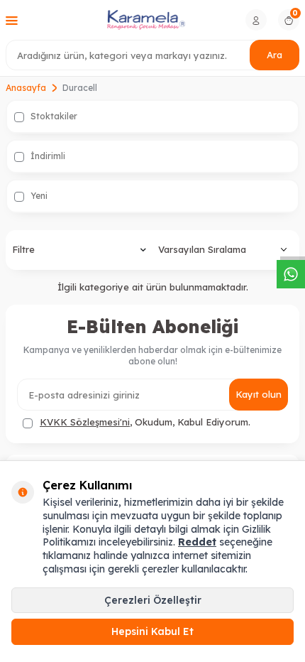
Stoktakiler (52, 116)
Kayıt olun (258, 394)
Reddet (197, 542)
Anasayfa (26, 87)
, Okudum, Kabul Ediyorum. (145, 422)
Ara (274, 54)
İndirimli (46, 156)
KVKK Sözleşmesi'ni (85, 422)
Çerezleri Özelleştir (152, 600)
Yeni (38, 195)
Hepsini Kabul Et (152, 631)
